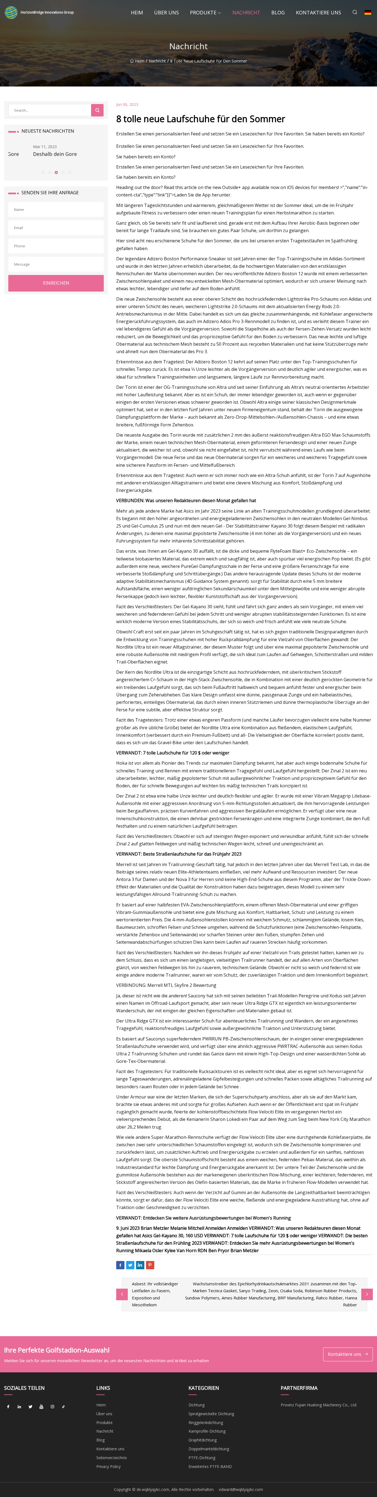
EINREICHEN (56, 283)
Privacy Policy (108, 1466)
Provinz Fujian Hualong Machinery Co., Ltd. (319, 1404)
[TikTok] (63, 1407)
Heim (137, 12)
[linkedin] (19, 1407)
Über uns (166, 12)
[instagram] (52, 1407)
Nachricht (246, 12)
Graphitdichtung (203, 1440)
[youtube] (41, 1407)
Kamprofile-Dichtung (207, 1431)
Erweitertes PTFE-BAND (210, 1466)
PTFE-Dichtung (202, 1457)
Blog (278, 12)
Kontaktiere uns (318, 12)
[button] (42, 172)
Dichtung (197, 1404)
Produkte (203, 12)
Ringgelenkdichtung (206, 1422)
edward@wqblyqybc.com (241, 1489)
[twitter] (30, 1407)
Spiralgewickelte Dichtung (211, 1413)
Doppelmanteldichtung (209, 1448)
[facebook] (8, 1407)
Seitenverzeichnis (111, 1457)
